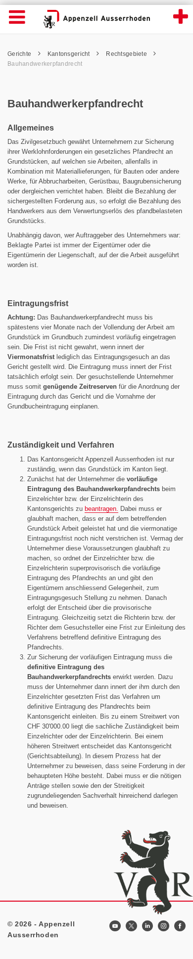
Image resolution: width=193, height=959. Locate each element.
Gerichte (20, 53)
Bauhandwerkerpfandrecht (44, 63)
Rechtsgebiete (127, 53)
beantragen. (101, 508)
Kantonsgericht (70, 53)
